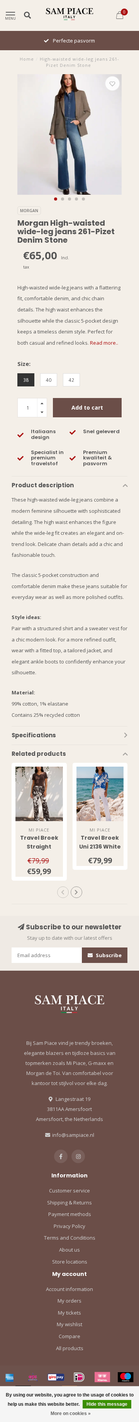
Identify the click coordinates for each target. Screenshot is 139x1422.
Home (27, 59)
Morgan (29, 210)
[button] (55, 199)
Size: (24, 363)
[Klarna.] (102, 1377)
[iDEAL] (79, 1377)
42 (71, 380)
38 (26, 380)
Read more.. (104, 342)
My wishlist (69, 1324)
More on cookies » (71, 1413)
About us (69, 1249)
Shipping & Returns (69, 1202)
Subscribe (108, 955)
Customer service (69, 1190)
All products (69, 1348)
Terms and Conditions (69, 1237)
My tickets (69, 1312)
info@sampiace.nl (73, 1134)
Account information (69, 1289)
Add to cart (87, 407)
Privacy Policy (69, 1226)
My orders (69, 1300)
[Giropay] (56, 1377)
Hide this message (106, 1404)
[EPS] (32, 1377)
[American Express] (9, 1377)
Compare (69, 1336)
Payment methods (69, 1214)
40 (48, 380)
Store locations (69, 1261)
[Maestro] (125, 1377)
